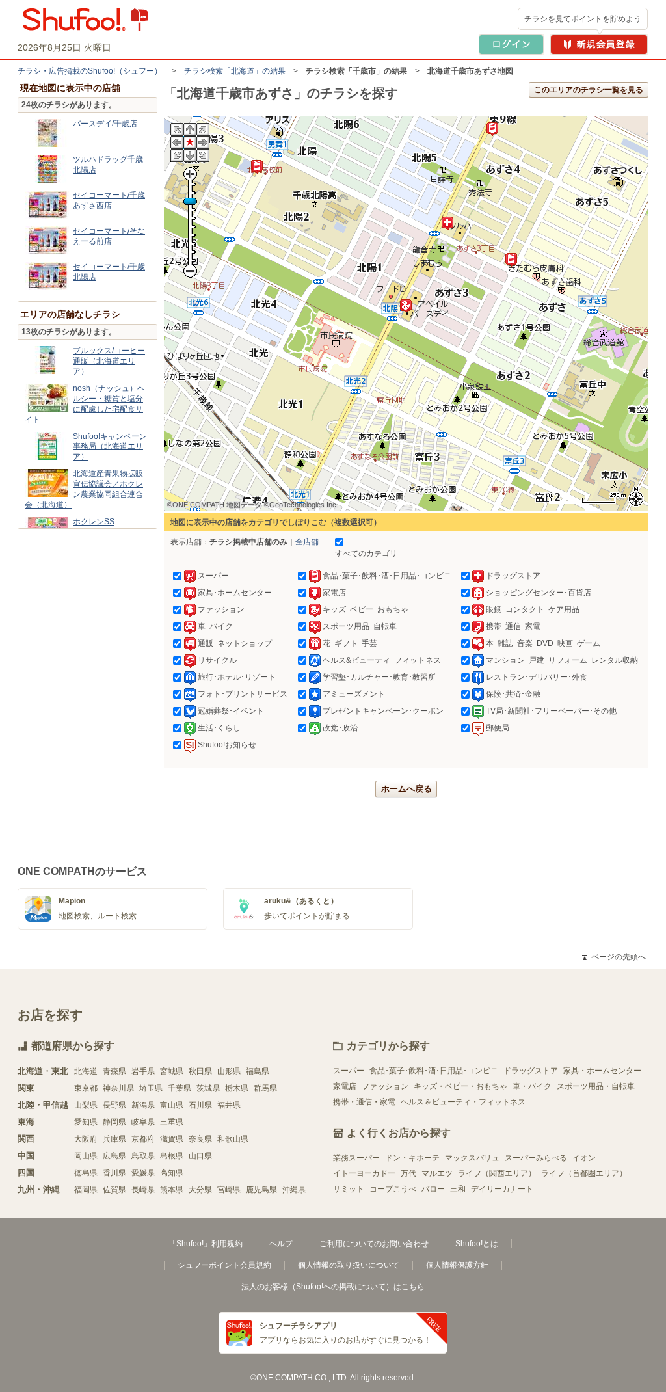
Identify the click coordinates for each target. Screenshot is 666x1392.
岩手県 (143, 1071)
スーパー (348, 1070)
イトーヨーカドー (364, 1173)
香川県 (114, 1172)
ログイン (511, 44)
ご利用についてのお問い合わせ (374, 1243)
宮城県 (171, 1071)
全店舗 (307, 541)
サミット (348, 1189)
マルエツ (437, 1173)
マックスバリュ (472, 1157)
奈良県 (200, 1139)
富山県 (171, 1105)
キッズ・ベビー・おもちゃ (460, 1086)
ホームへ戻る (406, 789)
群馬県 (265, 1088)
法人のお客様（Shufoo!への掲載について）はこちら (333, 1286)
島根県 (171, 1155)
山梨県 (86, 1105)
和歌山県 (232, 1139)
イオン (584, 1157)
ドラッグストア (530, 1070)
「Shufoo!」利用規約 (205, 1243)
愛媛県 (143, 1172)
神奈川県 (118, 1088)
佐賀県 (114, 1189)
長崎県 (143, 1189)
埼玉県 (151, 1088)
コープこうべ (392, 1189)
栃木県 (236, 1088)
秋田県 (200, 1071)
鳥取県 (143, 1155)
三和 (458, 1189)
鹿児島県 (261, 1189)
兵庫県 (114, 1139)
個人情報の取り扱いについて (348, 1265)
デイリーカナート (502, 1189)
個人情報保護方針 (457, 1265)
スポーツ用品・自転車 (596, 1086)
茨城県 (208, 1088)
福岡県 (86, 1189)
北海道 (86, 1071)
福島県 (257, 1071)
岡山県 (86, 1155)
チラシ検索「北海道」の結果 (235, 70)
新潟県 (143, 1105)
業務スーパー (356, 1157)
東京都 (86, 1088)
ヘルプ (281, 1243)
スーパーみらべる (536, 1157)
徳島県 (86, 1172)
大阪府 (86, 1139)
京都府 (143, 1139)
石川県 (200, 1105)
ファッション (385, 1086)
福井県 (229, 1105)
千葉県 (179, 1088)
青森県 (114, 1071)
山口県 (200, 1155)
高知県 (171, 1172)
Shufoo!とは (476, 1243)
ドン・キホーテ (412, 1157)
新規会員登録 (599, 44)
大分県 (200, 1189)
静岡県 (114, 1122)
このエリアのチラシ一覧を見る (588, 89)
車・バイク (532, 1086)
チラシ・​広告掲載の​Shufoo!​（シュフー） (90, 70)
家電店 (344, 1086)
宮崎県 (229, 1189)
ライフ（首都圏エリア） (584, 1173)
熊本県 (171, 1189)
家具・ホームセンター (602, 1070)
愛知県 (86, 1122)
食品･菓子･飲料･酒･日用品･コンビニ (433, 1070)
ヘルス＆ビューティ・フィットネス (463, 1101)
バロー (433, 1189)
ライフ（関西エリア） (497, 1173)
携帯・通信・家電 (364, 1101)
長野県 (114, 1105)
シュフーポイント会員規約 (224, 1265)
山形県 (229, 1071)
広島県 (114, 1155)
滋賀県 (171, 1139)
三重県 (171, 1122)
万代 (408, 1173)
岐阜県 (143, 1122)
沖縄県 (294, 1189)
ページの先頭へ (614, 956)
